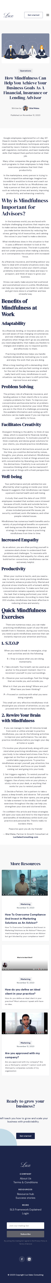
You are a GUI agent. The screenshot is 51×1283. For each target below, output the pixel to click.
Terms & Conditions (25, 1182)
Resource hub (25, 1194)
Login (25, 1213)
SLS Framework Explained (25, 1209)
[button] (47, 15)
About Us (25, 1178)
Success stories (25, 1197)
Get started (33, 15)
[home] (8, 15)
